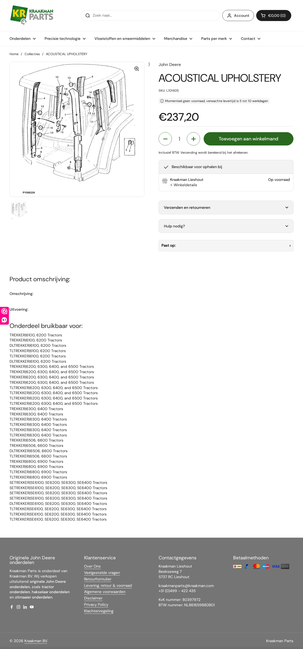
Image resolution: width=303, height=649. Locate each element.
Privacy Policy (96, 604)
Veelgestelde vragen (102, 572)
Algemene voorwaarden (105, 591)
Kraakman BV (35, 640)
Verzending (188, 152)
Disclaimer (93, 598)
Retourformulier (97, 579)
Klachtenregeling (98, 610)
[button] (273, 15)
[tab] (183, 185)
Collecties (32, 54)
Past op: (168, 245)
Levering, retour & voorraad (108, 585)
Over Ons (92, 566)
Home (14, 54)
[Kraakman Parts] (32, 15)
